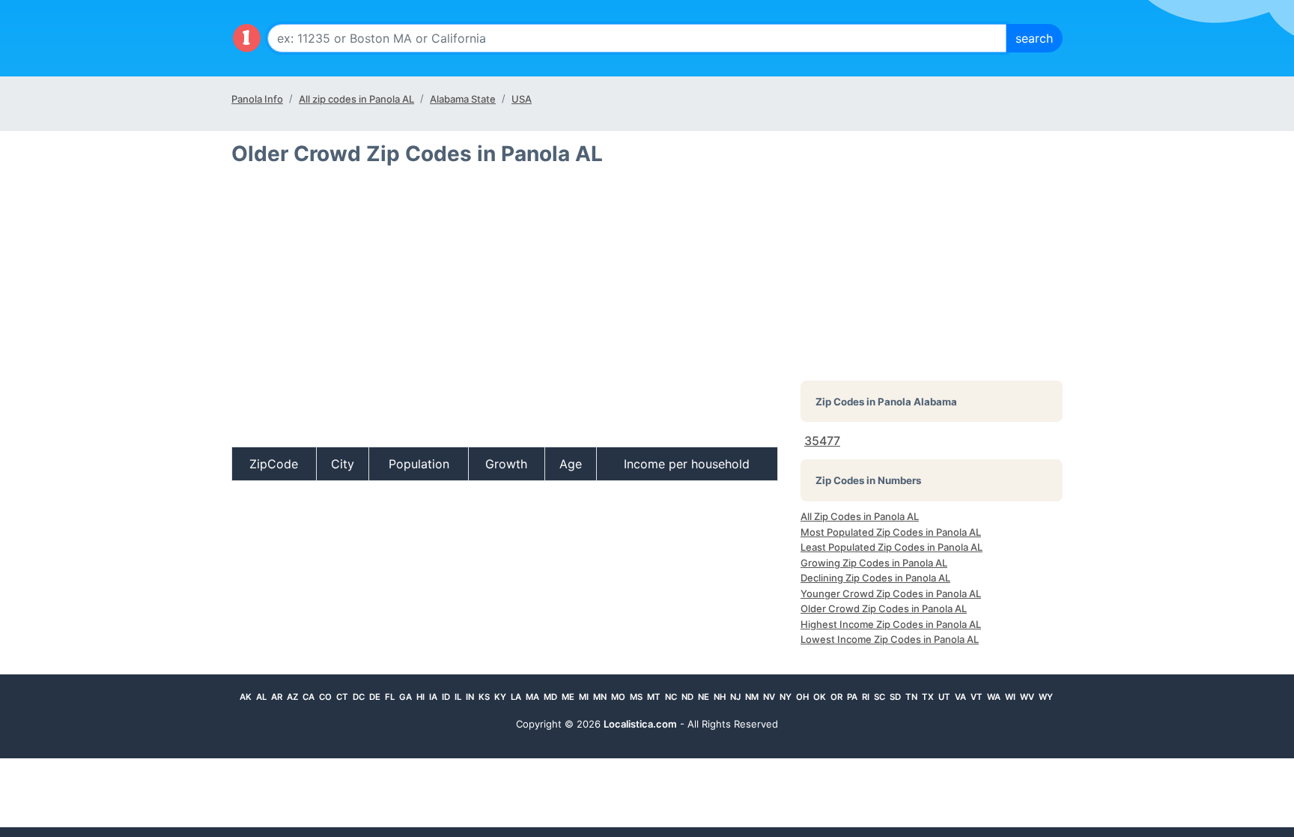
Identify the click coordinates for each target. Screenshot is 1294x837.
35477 (822, 440)
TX (928, 697)
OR (836, 697)
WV (1027, 697)
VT (976, 697)
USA (521, 99)
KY (500, 697)
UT (944, 697)
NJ (735, 697)
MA (532, 697)
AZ (292, 697)
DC (359, 697)
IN (470, 697)
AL (261, 697)
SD (895, 697)
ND (687, 697)
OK (819, 697)
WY (1046, 697)
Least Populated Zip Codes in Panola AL (891, 547)
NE (703, 697)
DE (374, 697)
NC (671, 697)
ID (446, 697)
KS (484, 697)
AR (276, 697)
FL (390, 697)
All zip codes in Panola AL (356, 99)
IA (433, 697)
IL (458, 697)
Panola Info (257, 99)
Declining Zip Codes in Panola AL (875, 578)
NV (769, 697)
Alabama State (463, 99)
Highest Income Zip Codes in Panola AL (891, 624)
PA (852, 697)
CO (325, 697)
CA (309, 697)
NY (786, 697)
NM (752, 697)
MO (618, 697)
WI (1010, 697)
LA (516, 697)
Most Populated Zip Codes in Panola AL (891, 532)
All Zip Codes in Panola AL (860, 516)
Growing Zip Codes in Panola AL (874, 563)
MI (584, 697)
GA (405, 697)
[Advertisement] (504, 312)
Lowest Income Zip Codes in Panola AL (890, 639)
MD (550, 697)
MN (600, 697)
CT (342, 697)
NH (720, 697)
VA (960, 697)
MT (653, 697)
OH (802, 697)
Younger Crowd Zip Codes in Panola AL (891, 593)
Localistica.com (640, 724)
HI (420, 697)
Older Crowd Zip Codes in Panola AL (884, 608)
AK (246, 697)
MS (636, 697)
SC (879, 697)
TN (911, 697)
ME (568, 697)
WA (993, 697)
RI (865, 697)
